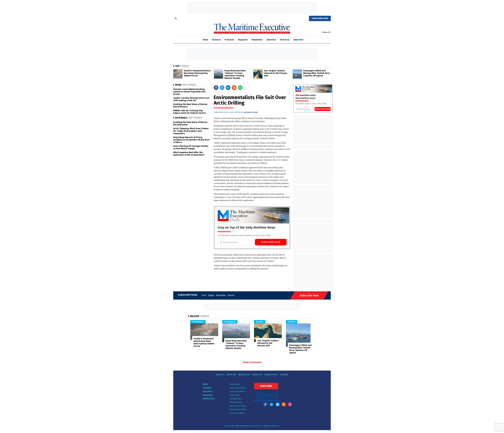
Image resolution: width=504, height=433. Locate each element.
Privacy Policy (271, 375)
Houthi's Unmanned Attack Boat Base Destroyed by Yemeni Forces (197, 73)
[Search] (175, 18)
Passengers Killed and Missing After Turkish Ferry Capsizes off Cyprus (316, 73)
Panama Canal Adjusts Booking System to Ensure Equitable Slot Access (189, 91)
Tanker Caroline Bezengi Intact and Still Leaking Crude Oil (191, 99)
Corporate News (236, 413)
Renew (231, 295)
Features (216, 39)
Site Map (284, 375)
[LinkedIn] (271, 404)
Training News (235, 402)
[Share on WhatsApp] (240, 87)
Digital (211, 295)
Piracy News (234, 384)
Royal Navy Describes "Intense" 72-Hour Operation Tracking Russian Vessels (235, 74)
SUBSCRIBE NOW (320, 18)
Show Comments (252, 362)
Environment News (238, 409)
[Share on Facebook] (216, 87)
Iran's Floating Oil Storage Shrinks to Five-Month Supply (190, 147)
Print (204, 295)
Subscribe (298, 39)
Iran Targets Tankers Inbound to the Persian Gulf (275, 73)
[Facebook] (265, 404)
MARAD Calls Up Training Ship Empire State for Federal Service (189, 111)
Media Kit (326, 32)
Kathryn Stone (251, 112)
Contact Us (257, 375)
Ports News (234, 395)
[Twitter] (277, 404)
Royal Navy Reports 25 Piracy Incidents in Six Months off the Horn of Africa (191, 140)
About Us (220, 375)
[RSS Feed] (284, 404)
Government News (237, 406)
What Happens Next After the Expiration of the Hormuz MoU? (188, 153)
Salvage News (235, 398)
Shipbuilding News (237, 388)
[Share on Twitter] (222, 87)
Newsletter (257, 39)
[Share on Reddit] (234, 87)
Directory (284, 39)
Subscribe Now (270, 242)
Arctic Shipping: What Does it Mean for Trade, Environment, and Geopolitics (191, 131)
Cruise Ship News (237, 391)
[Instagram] (290, 404)
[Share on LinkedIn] (228, 87)
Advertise (271, 39)
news (205, 39)
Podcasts (229, 39)
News (205, 384)
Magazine (243, 39)
